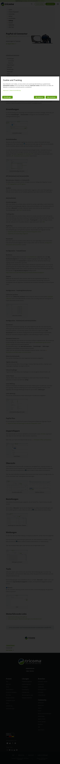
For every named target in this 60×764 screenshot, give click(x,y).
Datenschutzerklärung (15, 90)
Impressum (6, 90)
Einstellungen (7, 97)
